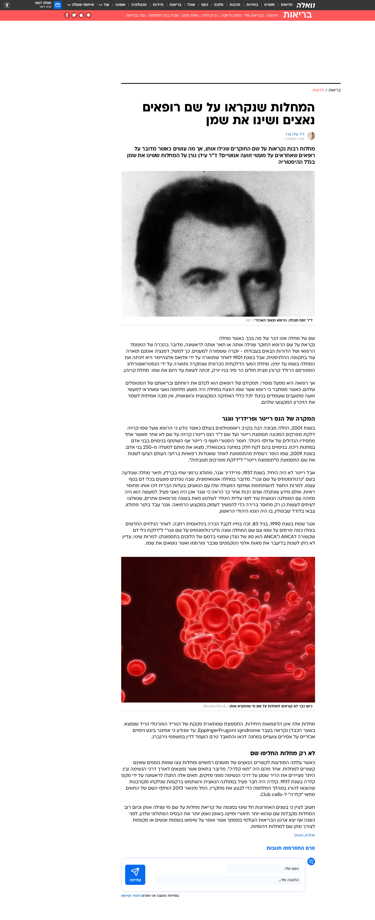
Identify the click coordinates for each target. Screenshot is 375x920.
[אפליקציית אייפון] (81, 15)
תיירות (158, 5)
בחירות (252, 5)
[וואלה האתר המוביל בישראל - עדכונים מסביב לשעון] (306, 5)
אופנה (120, 5)
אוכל (191, 5)
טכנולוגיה (139, 5)
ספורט (269, 5)
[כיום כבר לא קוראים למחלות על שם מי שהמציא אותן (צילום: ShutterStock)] (218, 634)
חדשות (287, 5)
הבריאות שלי (254, 15)
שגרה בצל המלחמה (163, 15)
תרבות (235, 5)
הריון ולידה (210, 15)
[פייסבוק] (67, 15)
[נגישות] (7, 5)
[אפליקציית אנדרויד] (88, 15)
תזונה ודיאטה (231, 15)
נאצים (298, 835)
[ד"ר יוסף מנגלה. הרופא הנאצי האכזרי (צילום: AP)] (218, 248)
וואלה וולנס (190, 15)
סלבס (218, 5)
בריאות (175, 5)
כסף (204, 5)
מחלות (310, 835)
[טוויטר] (74, 15)
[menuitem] (284, 5)
